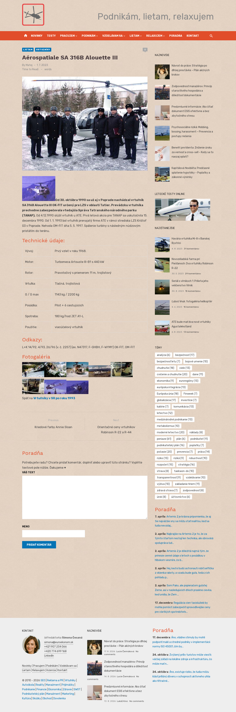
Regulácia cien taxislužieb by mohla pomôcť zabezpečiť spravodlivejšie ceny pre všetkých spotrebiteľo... (182, 607)
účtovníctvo (180, 496)
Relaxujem (154, 35)
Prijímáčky (68, 684)
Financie (42, 689)
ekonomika (165, 380)
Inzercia (51, 670)
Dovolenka (59, 698)
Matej (29, 65)
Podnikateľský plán (33, 693)
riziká (178, 458)
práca (204, 451)
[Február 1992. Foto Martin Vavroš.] (99, 376)
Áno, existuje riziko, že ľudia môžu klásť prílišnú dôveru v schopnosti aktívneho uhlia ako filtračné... (181, 676)
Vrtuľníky (43, 49)
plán (180, 438)
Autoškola (28, 684)
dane (197, 374)
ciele (184, 368)
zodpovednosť (193, 490)
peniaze (164, 438)
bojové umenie (196, 361)
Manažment (53, 684)
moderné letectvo (170, 432)
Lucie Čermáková (125, 651)
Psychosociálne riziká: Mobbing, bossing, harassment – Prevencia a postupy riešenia (192, 132)
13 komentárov (191, 332)
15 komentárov (193, 291)
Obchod (47, 698)
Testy (51, 35)
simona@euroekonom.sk (58, 642)
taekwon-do (184, 471)
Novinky (36, 35)
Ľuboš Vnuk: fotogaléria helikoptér (192, 301)
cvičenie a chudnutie (172, 374)
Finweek (190, 393)
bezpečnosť (184, 355)
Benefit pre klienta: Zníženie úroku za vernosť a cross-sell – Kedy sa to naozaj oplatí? (193, 152)
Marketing (68, 693)
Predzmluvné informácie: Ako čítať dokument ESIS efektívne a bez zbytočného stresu (192, 111)
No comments (136, 701)
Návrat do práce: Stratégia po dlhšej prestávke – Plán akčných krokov (191, 70)
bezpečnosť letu (168, 361)
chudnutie (165, 368)
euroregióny (188, 380)
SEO (43, 680)
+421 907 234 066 (55, 646)
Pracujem (67, 35)
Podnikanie (28, 689)
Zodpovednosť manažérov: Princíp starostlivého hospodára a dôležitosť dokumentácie (192, 91)
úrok (161, 496)
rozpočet (165, 464)
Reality (40, 684)
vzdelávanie (195, 477)
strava (163, 471)
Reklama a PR (55, 680)
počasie (164, 451)
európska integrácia (171, 387)
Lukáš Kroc (122, 701)
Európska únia (167, 393)
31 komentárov (191, 248)
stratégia (186, 464)
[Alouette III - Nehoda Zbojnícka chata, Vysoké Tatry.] (33, 376)
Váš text (28, 472)
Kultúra (26, 698)
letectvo (165, 413)
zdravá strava (167, 490)
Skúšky (36, 698)
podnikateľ (199, 438)
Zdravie (67, 689)
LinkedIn (49, 655)
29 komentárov (193, 273)
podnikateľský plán (170, 445)
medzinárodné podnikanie (174, 419)
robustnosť (198, 458)
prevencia (185, 451)
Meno (26, 526)
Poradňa (175, 35)
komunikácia (184, 406)
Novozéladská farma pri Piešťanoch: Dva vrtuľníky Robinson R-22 (192, 264)
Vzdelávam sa (112, 35)
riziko (162, 458)
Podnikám (88, 35)
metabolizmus (168, 426)
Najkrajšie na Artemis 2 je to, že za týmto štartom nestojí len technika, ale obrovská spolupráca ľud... (184, 538)
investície (189, 400)
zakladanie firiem (187, 484)
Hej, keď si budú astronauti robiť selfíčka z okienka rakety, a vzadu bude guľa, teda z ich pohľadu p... (184, 573)
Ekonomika (54, 689)
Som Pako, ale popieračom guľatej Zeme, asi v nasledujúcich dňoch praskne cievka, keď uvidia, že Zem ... (183, 590)
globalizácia (166, 400)
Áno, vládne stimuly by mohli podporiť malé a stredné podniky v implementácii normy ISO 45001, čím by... (181, 642)
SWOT (77, 689)
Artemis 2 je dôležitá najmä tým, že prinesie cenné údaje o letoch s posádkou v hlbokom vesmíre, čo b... (182, 556)
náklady (196, 432)
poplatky (197, 445)
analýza (163, 355)
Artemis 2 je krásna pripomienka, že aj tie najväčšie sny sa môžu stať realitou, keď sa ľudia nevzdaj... (183, 521)
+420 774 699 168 (55, 651)
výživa (163, 484)
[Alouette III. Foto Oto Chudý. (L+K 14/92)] (55, 393)
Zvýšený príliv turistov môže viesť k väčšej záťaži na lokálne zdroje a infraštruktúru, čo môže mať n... (182, 659)
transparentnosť (169, 477)
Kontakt (193, 35)
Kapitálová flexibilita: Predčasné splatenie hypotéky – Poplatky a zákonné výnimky (191, 173)
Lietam (134, 35)
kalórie (163, 406)
